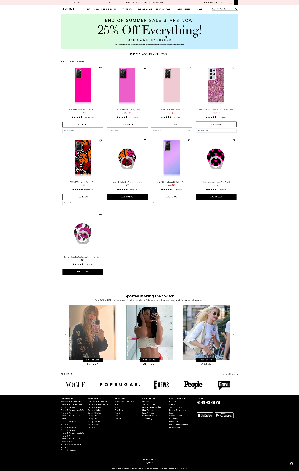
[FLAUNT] (70, 8)
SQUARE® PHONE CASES (105, 9)
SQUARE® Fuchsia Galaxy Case (127, 86)
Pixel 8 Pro (119, 404)
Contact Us (173, 419)
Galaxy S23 (92, 419)
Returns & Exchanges (177, 410)
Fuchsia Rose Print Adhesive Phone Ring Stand (82, 233)
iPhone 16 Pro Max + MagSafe (72, 433)
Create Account (175, 416)
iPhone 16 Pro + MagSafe (70, 439)
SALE (199, 9)
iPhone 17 (64, 419)
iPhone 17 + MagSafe (69, 422)
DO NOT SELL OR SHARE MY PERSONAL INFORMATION (168, 469)
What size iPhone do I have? (72, 404)
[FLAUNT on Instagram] (198, 402)
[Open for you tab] (291, 463)
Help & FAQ (173, 402)
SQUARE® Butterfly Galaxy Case (82, 158)
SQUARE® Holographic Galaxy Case (171, 158)
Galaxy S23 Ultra (94, 413)
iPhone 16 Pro (66, 436)
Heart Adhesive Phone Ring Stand (216, 158)
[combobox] (225, 9)
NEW (88, 9)
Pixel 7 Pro (119, 410)
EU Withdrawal (175, 427)
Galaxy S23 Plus (94, 416)
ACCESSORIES (184, 9)
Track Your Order (176, 407)
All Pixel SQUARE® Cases (124, 402)
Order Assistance (176, 422)
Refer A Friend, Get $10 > (71, 2)
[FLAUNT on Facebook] (203, 402)
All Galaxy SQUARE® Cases (98, 402)
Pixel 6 (117, 416)
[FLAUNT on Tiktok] (218, 402)
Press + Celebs (148, 413)
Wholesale (208, 2)
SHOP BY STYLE (163, 9)
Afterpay (172, 404)
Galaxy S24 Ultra (94, 410)
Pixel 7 (117, 413)
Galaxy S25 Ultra (94, 407)
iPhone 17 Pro (66, 413)
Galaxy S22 (92, 427)
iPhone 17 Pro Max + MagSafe (72, 410)
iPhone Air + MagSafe (69, 427)
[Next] (233, 334)
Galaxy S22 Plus (94, 424)
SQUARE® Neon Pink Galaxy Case (82, 86)
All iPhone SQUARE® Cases (71, 402)
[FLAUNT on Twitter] (208, 402)
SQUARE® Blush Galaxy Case (171, 86)
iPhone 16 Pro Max (68, 430)
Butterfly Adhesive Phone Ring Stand (127, 158)
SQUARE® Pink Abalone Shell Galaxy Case (216, 86)
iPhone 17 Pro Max (68, 407)
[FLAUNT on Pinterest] (213, 402)
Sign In (171, 413)
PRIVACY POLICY (118, 469)
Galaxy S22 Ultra (94, 422)
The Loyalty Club (148, 404)
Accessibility (147, 419)
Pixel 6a (118, 419)
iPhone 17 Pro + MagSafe (70, 416)
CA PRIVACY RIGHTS (131, 469)
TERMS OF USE (144, 469)
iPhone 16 (64, 447)
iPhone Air (65, 424)
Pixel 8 (117, 407)
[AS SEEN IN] (149, 384)
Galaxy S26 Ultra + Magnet (98, 404)
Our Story (146, 402)
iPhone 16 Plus (66, 442)
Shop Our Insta (148, 410)
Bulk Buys (219, 2)
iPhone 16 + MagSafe (69, 450)
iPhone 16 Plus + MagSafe (71, 444)
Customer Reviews (149, 416)
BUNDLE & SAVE (145, 9)
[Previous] (66, 334)
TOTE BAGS (128, 9)
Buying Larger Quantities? (179, 424)
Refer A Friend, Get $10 (151, 407)
